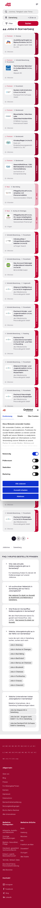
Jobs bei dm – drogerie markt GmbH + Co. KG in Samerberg (21, 718)
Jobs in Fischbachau (17, 676)
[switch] (35, 460)
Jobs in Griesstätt (16, 685)
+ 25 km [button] (31, 18)
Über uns (6, 774)
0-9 (17, 759)
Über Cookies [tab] (33, 416)
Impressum (6, 794)
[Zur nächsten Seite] (28, 538)
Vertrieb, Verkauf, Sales (11, 860)
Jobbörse (6, 547)
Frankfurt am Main (27, 844)
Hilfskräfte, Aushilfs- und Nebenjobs (10, 831)
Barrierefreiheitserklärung (12, 802)
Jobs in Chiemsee (16, 672)
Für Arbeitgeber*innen (11, 786)
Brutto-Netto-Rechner (11, 810)
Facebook (9, 889)
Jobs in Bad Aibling (17, 654)
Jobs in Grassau (16, 681)
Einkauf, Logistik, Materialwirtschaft (9, 855)
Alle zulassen (20, 484)
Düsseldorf (25, 848)
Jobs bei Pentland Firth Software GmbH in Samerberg (22, 724)
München (24, 836)
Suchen (28, 23)
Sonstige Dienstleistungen (9, 837)
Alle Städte (25, 857)
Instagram (9, 884)
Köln (22, 840)
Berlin (23, 828)
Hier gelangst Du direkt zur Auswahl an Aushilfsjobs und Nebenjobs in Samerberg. (22, 597)
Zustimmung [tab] (7, 416)
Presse (5, 782)
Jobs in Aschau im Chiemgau (20, 649)
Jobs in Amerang (16, 645)
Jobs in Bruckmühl (16, 667)
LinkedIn (9, 897)
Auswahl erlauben (20, 490)
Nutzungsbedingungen (11, 806)
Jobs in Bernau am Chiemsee (20, 663)
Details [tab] (20, 416)
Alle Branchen (8, 870)
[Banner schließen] (37, 410)
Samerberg (17, 547)
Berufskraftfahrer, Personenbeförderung (11, 865)
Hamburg (24, 832)
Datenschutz (7, 798)
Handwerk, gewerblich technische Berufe (11, 849)
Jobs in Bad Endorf (17, 658)
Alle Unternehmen (9, 814)
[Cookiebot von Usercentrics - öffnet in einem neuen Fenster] (24, 410)
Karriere (5, 790)
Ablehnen (20, 496)
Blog (4, 778)
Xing (7, 893)
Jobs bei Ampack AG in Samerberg (18, 711)
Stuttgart (24, 852)
